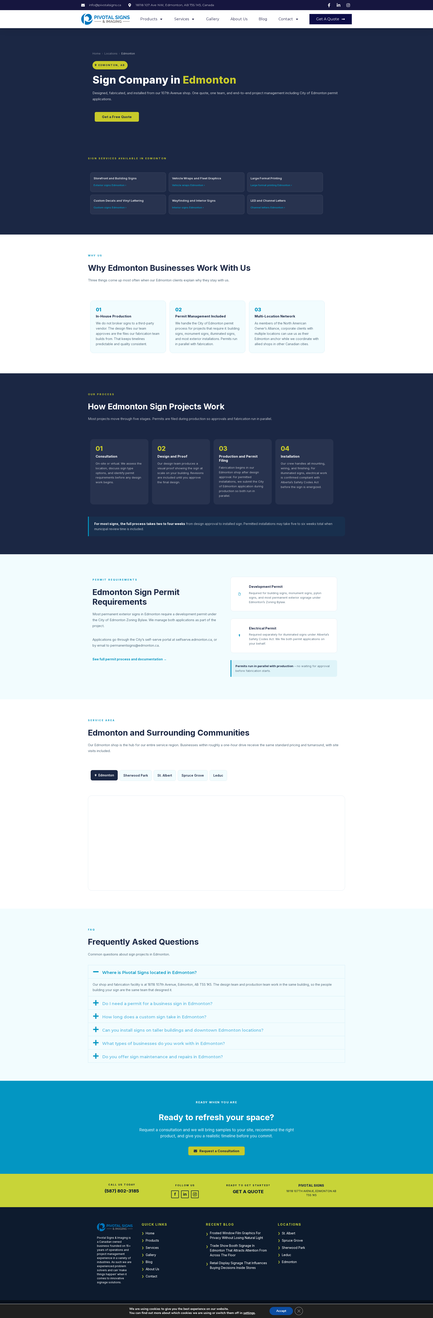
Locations (110, 53)
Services (181, 19)
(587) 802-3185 (122, 1191)
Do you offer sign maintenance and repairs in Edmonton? (162, 1056)
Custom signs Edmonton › (110, 207)
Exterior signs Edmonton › (110, 185)
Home (96, 53)
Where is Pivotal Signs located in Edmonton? (149, 972)
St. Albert (164, 775)
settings (249, 1313)
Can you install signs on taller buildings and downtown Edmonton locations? (182, 1030)
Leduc (218, 775)
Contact (286, 19)
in (185, 1194)
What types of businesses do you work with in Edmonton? (163, 1043)
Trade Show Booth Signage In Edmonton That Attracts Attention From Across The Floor (238, 1250)
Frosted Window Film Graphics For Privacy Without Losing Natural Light (236, 1235)
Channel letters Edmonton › (268, 207)
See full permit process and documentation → (129, 659)
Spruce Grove (193, 775)
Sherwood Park (135, 775)
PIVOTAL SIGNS (311, 1185)
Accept (281, 1311)
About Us (238, 19)
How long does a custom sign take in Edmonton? (154, 1017)
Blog (263, 19)
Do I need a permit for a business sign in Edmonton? (157, 1003)
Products (148, 19)
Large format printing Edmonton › (271, 185)
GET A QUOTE (248, 1191)
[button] (216, 971)
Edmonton (289, 1262)
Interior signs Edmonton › (188, 207)
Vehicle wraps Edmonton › (188, 185)
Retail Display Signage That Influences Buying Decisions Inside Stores (238, 1265)
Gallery (212, 19)
